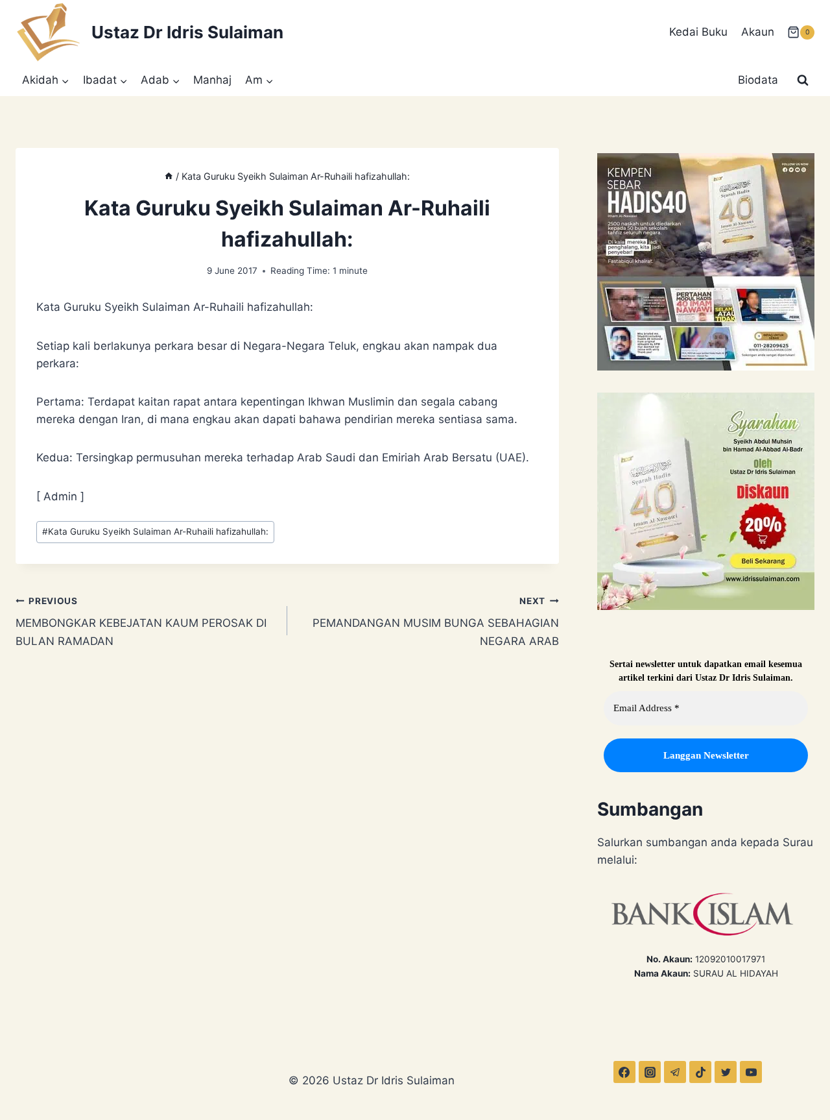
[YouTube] (751, 1072)
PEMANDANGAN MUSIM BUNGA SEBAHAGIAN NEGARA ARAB (436, 622)
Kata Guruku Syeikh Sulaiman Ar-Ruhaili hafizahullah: (155, 531)
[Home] (168, 176)
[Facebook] (624, 1072)
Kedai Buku (698, 31)
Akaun (757, 31)
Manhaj (212, 79)
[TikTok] (700, 1072)
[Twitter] (726, 1072)
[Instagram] (650, 1072)
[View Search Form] (802, 80)
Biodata (758, 79)
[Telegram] (675, 1072)
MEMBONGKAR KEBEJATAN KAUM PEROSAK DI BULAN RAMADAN (141, 622)
